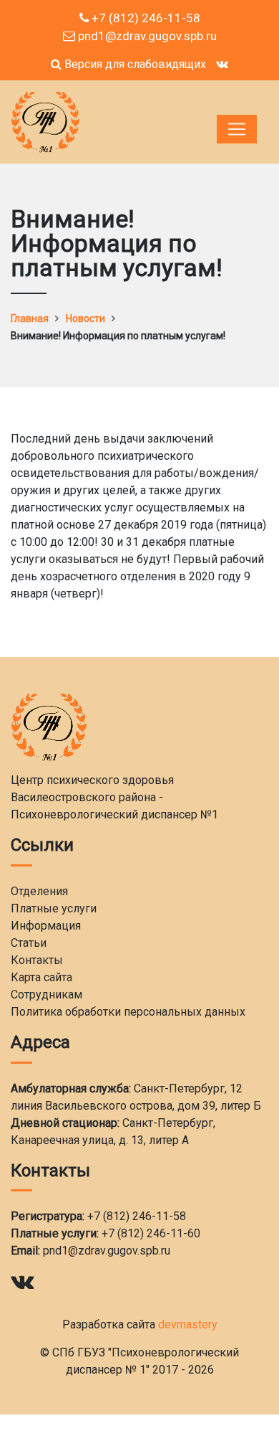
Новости (85, 318)
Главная (30, 318)
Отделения (39, 891)
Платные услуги (54, 908)
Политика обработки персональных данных (128, 1012)
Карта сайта (41, 977)
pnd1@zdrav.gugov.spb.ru (146, 36)
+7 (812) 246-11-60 (151, 1233)
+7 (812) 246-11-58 (144, 18)
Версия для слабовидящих (134, 64)
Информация (46, 925)
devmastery (187, 1324)
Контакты (37, 960)
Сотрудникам (46, 994)
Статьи (28, 943)
